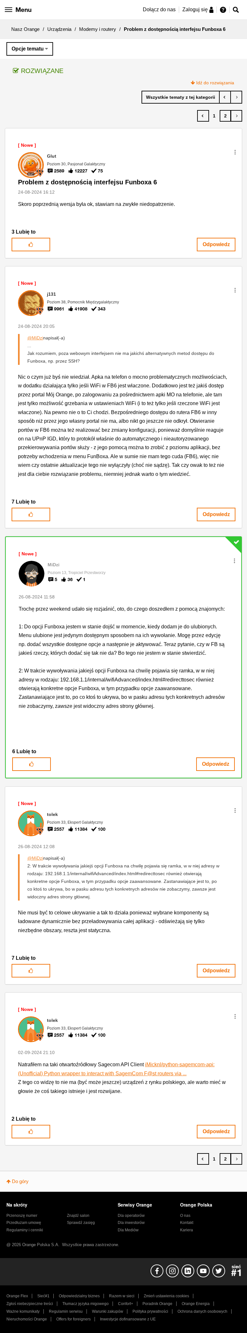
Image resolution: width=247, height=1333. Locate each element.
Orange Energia (196, 1303)
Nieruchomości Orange (26, 1319)
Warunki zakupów (107, 1311)
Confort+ (125, 1303)
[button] (235, 152)
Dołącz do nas (159, 9)
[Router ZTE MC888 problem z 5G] (236, 97)
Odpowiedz (216, 244)
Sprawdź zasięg (81, 1222)
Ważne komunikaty (23, 1311)
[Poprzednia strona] (203, 116)
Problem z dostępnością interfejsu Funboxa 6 (87, 182)
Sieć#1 (43, 1296)
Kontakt (186, 1222)
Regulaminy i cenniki (24, 1230)
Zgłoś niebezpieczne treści (29, 1303)
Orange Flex (17, 1296)
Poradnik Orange (157, 1303)
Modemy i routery (97, 29)
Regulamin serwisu (66, 1311)
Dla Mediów (128, 1230)
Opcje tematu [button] (28, 48)
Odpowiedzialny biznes (79, 1296)
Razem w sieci (121, 1296)
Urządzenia (59, 29)
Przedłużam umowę (23, 1222)
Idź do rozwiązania (215, 82)
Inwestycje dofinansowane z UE (128, 1319)
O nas (185, 1215)
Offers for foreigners (73, 1319)
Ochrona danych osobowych (202, 1311)
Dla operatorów (131, 1215)
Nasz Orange (25, 29)
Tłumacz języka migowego (85, 1303)
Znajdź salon (78, 1215)
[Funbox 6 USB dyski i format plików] (225, 97)
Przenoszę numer (21, 1215)
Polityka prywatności (150, 1311)
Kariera (186, 1230)
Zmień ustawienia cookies (166, 1296)
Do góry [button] (20, 1181)
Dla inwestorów (131, 1222)
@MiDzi (35, 337)
